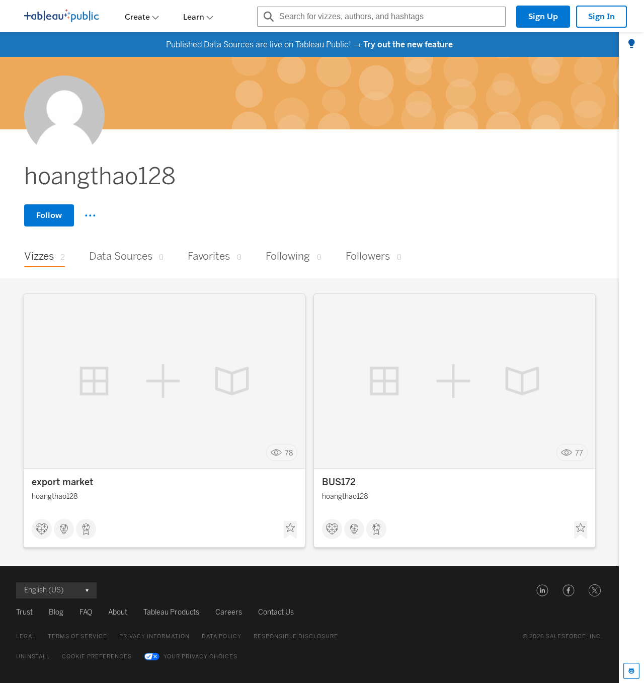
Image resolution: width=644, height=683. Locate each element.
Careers (228, 612)
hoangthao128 (55, 496)
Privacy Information (154, 636)
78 (289, 452)
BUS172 (339, 482)
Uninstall (33, 656)
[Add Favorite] (290, 530)
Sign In (601, 16)
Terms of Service (77, 636)
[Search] (267, 17)
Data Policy (222, 636)
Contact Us (276, 612)
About (117, 612)
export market (62, 482)
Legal (26, 636)
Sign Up (543, 16)
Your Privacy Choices (200, 656)
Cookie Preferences (97, 656)
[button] (542, 590)
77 (579, 452)
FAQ (85, 612)
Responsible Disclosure (296, 636)
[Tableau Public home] (61, 16)
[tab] (631, 44)
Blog (56, 612)
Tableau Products (171, 612)
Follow (49, 215)
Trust (24, 612)
